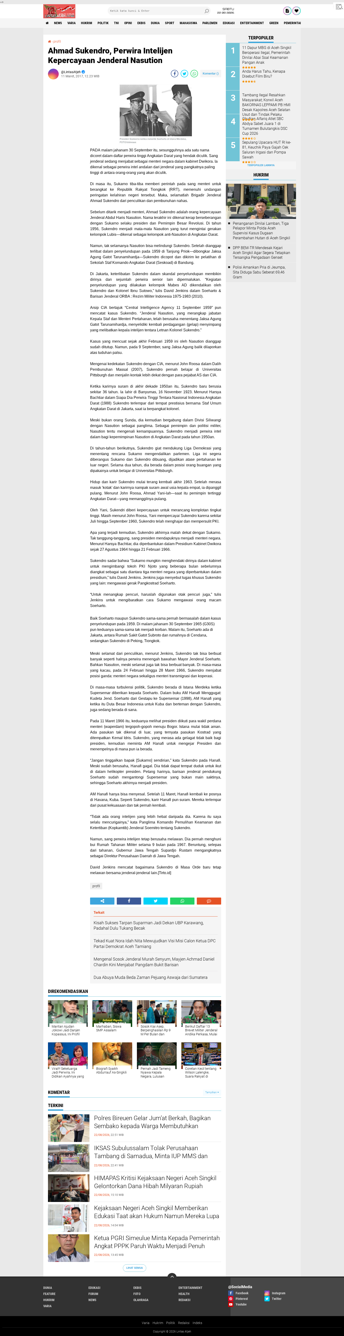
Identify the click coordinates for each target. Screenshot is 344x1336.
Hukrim (158, 1323)
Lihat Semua (134, 1267)
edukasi (229, 23)
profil (57, 41)
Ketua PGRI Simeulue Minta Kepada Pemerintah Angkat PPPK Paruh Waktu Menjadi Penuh (157, 1242)
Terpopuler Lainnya (260, 165)
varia (71, 23)
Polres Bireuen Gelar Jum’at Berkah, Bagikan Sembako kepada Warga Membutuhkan (152, 1122)
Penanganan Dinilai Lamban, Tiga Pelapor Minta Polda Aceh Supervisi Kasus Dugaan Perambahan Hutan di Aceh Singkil (261, 230)
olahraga (140, 1300)
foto (136, 1294)
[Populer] (296, 11)
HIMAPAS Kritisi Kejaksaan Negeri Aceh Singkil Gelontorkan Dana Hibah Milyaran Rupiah (155, 1182)
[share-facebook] (174, 73)
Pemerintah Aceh (297, 23)
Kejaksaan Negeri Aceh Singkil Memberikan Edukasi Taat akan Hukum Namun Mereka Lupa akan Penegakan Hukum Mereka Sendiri (156, 1216)
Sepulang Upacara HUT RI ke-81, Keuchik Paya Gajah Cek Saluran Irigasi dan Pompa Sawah (266, 149)
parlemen (209, 23)
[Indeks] (287, 11)
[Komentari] (209, 901)
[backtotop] (172, 1277)
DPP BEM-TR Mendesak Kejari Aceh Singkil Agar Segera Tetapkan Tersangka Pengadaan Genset (261, 253)
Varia (146, 1323)
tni (116, 23)
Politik (170, 1323)
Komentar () (211, 73)
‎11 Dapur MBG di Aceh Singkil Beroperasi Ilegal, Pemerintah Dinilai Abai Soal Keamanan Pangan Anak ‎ (266, 54)
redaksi (184, 1300)
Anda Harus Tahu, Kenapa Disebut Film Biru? (263, 74)
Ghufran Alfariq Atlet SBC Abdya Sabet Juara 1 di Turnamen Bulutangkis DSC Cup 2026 (264, 125)
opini (128, 23)
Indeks (197, 1323)
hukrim (86, 23)
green (273, 23)
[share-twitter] (184, 73)
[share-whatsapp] (194, 73)
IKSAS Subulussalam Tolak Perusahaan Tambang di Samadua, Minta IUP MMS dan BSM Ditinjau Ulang (151, 1156)
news (58, 23)
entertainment (252, 23)
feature (49, 1294)
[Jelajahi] (338, 6)
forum (93, 1294)
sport (169, 23)
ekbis (141, 23)
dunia (155, 23)
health (184, 1294)
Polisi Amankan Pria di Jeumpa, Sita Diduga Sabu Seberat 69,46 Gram (259, 272)
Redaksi (184, 1323)
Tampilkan (211, 1092)
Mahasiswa (188, 23)
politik (103, 23)
